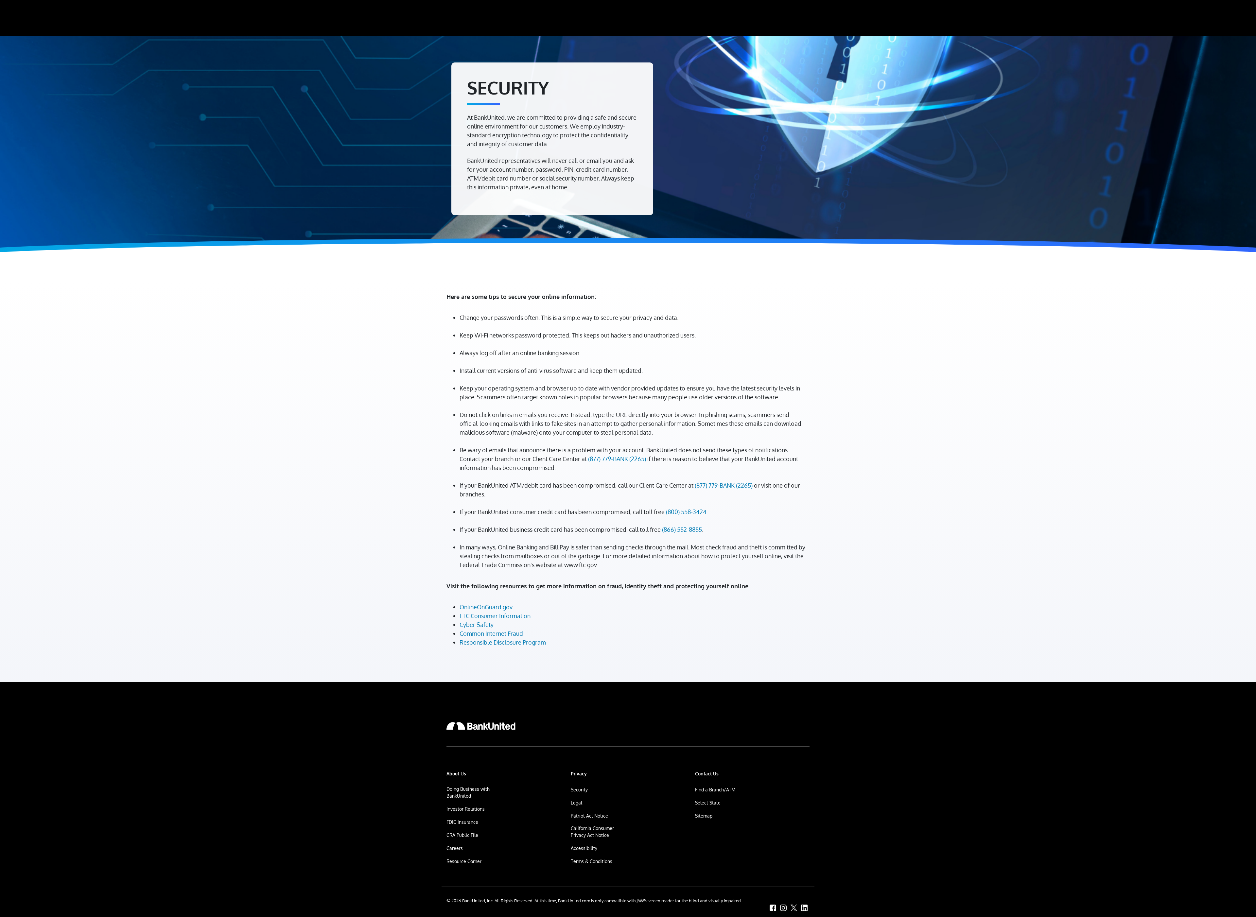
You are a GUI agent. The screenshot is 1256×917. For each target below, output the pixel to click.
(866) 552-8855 (682, 529)
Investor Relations (465, 809)
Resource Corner (463, 861)
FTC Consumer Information (495, 615)
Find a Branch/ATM (715, 789)
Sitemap (703, 816)
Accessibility (584, 848)
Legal (576, 802)
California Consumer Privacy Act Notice (592, 831)
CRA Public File (462, 835)
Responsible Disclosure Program (503, 642)
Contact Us (707, 773)
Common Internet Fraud (491, 633)
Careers (454, 848)
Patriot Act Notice (589, 816)
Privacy (579, 773)
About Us (456, 773)
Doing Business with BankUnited (468, 792)
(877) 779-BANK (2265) (617, 458)
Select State (708, 802)
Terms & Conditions (591, 861)
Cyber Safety (477, 624)
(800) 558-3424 (686, 511)
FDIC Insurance (462, 822)
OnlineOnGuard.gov (486, 607)
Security (579, 789)
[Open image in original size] (480, 726)
